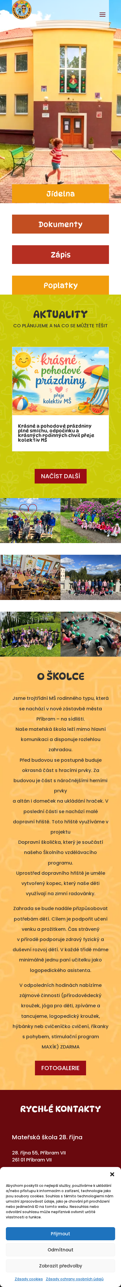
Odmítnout (60, 1250)
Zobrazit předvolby (60, 1266)
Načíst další (60, 476)
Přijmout (60, 1234)
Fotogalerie (60, 1068)
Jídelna (60, 193)
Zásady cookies (29, 1278)
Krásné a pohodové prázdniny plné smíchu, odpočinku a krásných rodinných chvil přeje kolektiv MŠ (56, 433)
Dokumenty (60, 224)
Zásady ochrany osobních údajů (75, 1278)
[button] (112, 1174)
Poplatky (60, 285)
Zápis (60, 255)
